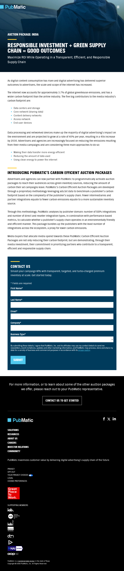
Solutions (13, 430)
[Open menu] (118, 7)
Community (14, 451)
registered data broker (26, 561)
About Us (13, 438)
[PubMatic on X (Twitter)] (109, 419)
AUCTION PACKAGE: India (23, 34)
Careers (12, 442)
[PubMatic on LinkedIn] (114, 419)
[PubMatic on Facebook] (104, 419)
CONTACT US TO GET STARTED (62, 400)
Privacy (11, 469)
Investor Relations (18, 447)
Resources (13, 434)
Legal (10, 478)
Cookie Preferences (17, 481)
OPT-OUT (11, 472)
